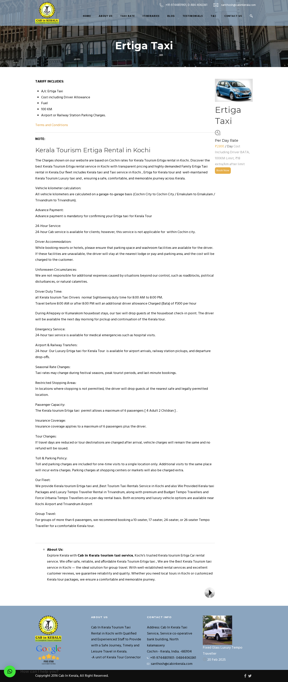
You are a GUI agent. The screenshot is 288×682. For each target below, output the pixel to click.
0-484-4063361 (197, 5)
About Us (105, 16)
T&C (213, 16)
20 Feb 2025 (216, 660)
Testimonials (193, 16)
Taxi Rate (127, 16)
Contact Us (233, 16)
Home (87, 16)
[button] (10, 671)
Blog (171, 16)
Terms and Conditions (51, 125)
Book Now (222, 170)
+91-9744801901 (176, 5)
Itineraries (151, 16)
